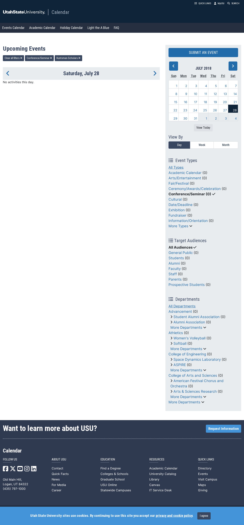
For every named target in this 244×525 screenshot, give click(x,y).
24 (195, 110)
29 (175, 118)
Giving (202, 490)
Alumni (174, 263)
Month (226, 145)
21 (235, 102)
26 (215, 110)
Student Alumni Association (196, 317)
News (56, 479)
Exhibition (177, 210)
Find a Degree (110, 468)
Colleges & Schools (114, 474)
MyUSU (221, 3)
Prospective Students (187, 284)
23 (185, 110)
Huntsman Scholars (67, 58)
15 (175, 102)
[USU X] (13, 470)
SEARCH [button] (235, 3)
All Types (176, 167)
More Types (178, 226)
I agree (204, 516)
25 (205, 110)
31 (195, 118)
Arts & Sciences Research (195, 391)
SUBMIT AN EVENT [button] (203, 52)
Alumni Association (189, 322)
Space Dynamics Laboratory (197, 359)
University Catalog (162, 474)
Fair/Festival (179, 183)
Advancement (180, 311)
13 (225, 94)
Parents (175, 279)
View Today (203, 127)
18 (205, 102)
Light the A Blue (98, 28)
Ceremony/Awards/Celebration (195, 189)
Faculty (175, 268)
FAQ (116, 28)
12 (215, 94)
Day (179, 145)
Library (154, 479)
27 (225, 110)
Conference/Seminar (38, 58)
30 (185, 118)
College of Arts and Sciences (193, 375)
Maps (202, 485)
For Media (59, 485)
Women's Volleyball (189, 338)
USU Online (108, 485)
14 (235, 94)
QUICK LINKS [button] (204, 3)
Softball (179, 343)
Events (203, 474)
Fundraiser (177, 215)
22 (175, 110)
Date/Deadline (181, 205)
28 (235, 110)
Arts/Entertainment (185, 178)
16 (185, 102)
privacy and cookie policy (174, 516)
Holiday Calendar (71, 28)
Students (176, 258)
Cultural (175, 199)
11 (205, 94)
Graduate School (112, 479)
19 (215, 102)
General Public (181, 253)
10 (195, 94)
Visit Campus (207, 479)
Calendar (60, 12)
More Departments (186, 327)
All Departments (182, 306)
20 (225, 102)
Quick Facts (60, 474)
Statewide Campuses (115, 490)
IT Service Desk (160, 490)
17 (195, 102)
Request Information (223, 429)
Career (56, 490)
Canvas (154, 485)
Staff (173, 274)
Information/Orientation (188, 221)
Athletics (176, 333)
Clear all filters (12, 58)
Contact (57, 468)
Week (202, 145)
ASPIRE (179, 365)
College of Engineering (187, 354)
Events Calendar (13, 28)
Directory (205, 468)
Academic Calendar (42, 28)
